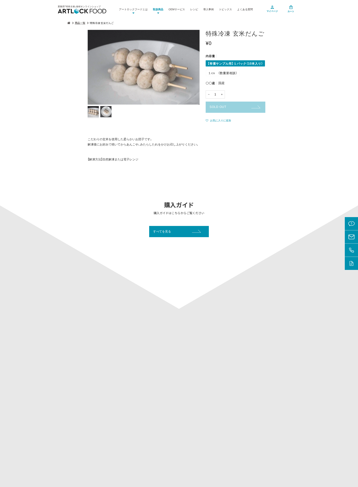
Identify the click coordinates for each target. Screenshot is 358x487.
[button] (218, 120)
